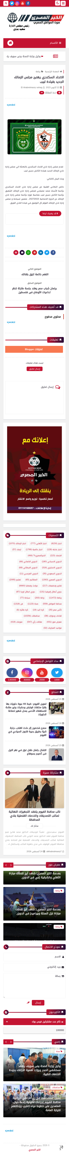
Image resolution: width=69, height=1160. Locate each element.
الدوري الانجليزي (52, 567)
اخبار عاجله (54, 549)
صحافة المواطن (52, 604)
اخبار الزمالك (17, 543)
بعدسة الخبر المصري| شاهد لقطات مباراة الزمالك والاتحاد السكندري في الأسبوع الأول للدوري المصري (35, 929)
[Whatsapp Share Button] (28, 252)
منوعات (16, 622)
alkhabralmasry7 (54, 851)
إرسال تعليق (34, 369)
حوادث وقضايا (28, 586)
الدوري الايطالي (28, 567)
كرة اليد (38, 610)
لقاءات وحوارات (53, 616)
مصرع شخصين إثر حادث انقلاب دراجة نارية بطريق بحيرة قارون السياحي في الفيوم (27, 731)
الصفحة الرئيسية (52, 71)
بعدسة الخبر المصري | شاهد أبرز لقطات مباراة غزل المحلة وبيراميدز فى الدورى (38, 895)
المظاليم (31, 580)
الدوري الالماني (28, 561)
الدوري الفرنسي (29, 573)
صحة (33, 604)
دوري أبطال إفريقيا (51, 592)
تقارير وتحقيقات (52, 586)
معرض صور (54, 622)
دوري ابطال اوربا (25, 592)
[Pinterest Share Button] (40, 252)
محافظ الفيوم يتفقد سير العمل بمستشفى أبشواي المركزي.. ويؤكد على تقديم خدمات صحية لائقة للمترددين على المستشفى (35, 1106)
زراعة (39, 598)
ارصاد (16, 549)
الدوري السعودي (52, 573)
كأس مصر (55, 610)
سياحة (25, 598)
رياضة (38, 71)
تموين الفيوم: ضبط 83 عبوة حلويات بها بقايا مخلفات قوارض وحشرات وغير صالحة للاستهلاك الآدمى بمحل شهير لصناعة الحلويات (26, 709)
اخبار (56, 543)
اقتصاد (56, 555)
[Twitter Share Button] (46, 252)
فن (18, 604)
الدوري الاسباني (52, 561)
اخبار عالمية (34, 549)
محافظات (32, 616)
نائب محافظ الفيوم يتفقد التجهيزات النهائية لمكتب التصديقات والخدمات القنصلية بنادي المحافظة (34, 815)
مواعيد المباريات (53, 628)
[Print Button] (15, 252)
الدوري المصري (52, 580)
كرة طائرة (22, 610)
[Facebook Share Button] (53, 252)
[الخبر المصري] (34, 21)
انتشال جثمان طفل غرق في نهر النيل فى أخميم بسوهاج (27, 752)
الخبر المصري (35, 1150)
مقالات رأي (34, 622)
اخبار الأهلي (39, 543)
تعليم (15, 580)
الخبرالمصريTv (37, 555)
